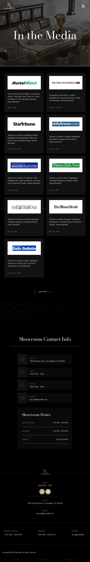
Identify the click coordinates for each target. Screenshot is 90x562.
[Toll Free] (22, 385)
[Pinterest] (48, 491)
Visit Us (32, 358)
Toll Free (32, 384)
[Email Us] (22, 397)
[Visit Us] (22, 359)
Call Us (32, 371)
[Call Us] (22, 372)
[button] (45, 291)
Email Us (32, 396)
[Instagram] (42, 491)
